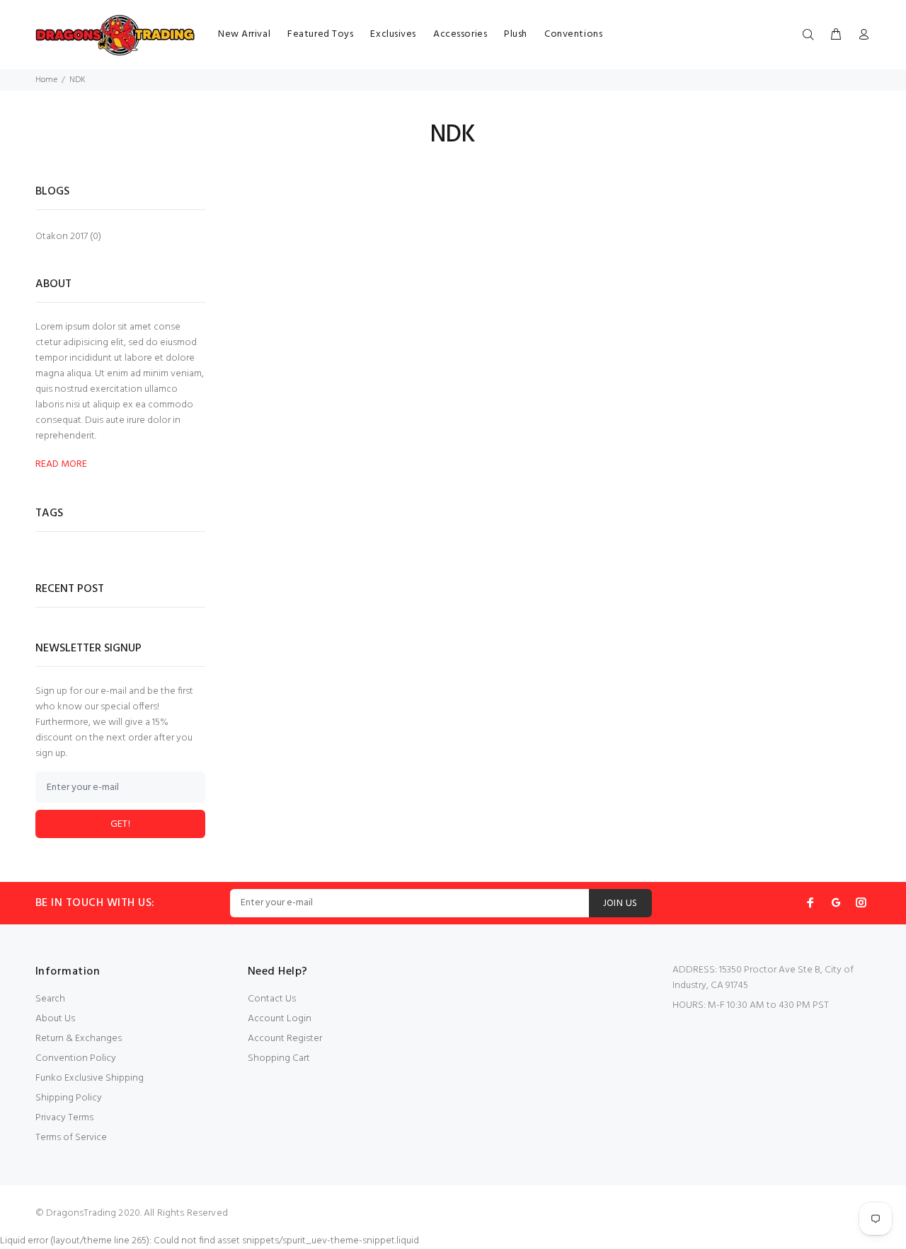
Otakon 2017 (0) (68, 235)
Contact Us (272, 999)
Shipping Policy (68, 1098)
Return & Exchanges (78, 1038)
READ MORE (61, 464)
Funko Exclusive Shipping (89, 1078)
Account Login (279, 1019)
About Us (55, 1019)
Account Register (285, 1038)
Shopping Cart (279, 1058)
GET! (120, 824)
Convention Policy (75, 1058)
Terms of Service (71, 1137)
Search (50, 999)
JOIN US (620, 903)
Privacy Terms (64, 1118)
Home (46, 80)
